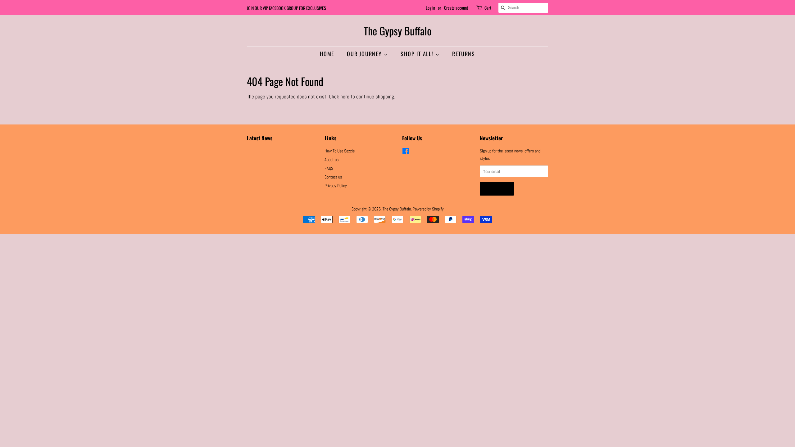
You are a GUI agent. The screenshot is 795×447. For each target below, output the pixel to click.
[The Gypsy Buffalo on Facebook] (405, 152)
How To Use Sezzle (340, 151)
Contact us (333, 177)
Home (327, 54)
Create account (456, 7)
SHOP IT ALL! (418, 54)
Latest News (259, 138)
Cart (487, 7)
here (344, 96)
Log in (430, 7)
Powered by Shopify (428, 209)
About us (331, 159)
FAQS (329, 168)
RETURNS (463, 54)
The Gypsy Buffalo (397, 31)
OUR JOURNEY (365, 54)
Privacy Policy (336, 185)
